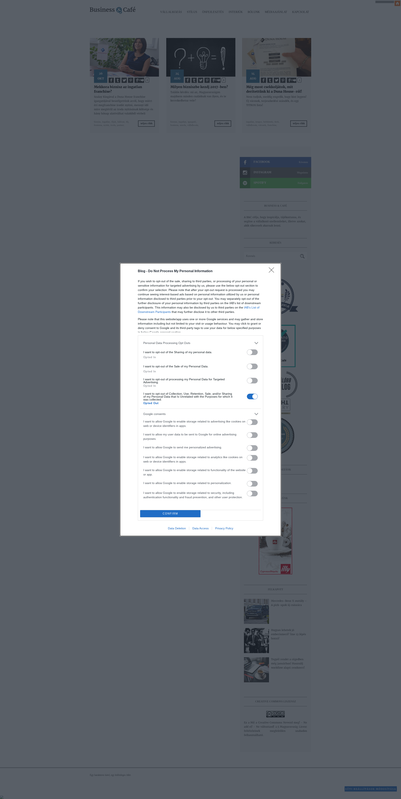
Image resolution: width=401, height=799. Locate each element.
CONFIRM (170, 513)
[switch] (252, 352)
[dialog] (200, 399)
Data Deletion (177, 528)
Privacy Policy (224, 528)
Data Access (200, 528)
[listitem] (200, 343)
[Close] (273, 271)
